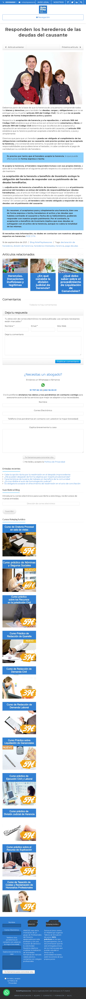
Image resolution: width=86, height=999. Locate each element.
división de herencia (23, 246)
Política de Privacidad (54, 462)
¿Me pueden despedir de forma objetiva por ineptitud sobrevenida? (37, 477)
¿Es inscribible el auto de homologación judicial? (28, 481)
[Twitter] (72, 2)
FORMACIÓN (59, 995)
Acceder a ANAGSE (33, 923)
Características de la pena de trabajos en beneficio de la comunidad (37, 479)
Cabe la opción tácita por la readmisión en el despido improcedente (37, 474)
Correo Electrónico (43, 410)
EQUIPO (37, 995)
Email (34, 326)
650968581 (10, 2)
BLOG (69, 995)
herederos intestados (44, 246)
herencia (60, 246)
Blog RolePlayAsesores (41, 242)
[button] (6, 992)
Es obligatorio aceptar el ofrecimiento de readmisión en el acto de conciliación (42, 483)
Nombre (9, 326)
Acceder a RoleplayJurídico (52, 923)
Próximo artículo (70, 47)
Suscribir (9, 511)
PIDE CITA (30, 236)
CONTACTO (47, 995)
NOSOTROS (59, 2)
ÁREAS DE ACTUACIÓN (22, 995)
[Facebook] (68, 2)
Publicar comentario (68, 361)
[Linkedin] (76, 2)
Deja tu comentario (14, 334)
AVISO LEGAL (43, 2)
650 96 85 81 (50, 390)
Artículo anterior (16, 47)
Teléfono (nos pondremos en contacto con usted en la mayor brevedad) (43, 419)
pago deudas (71, 246)
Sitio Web (61, 326)
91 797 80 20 (36, 390)
